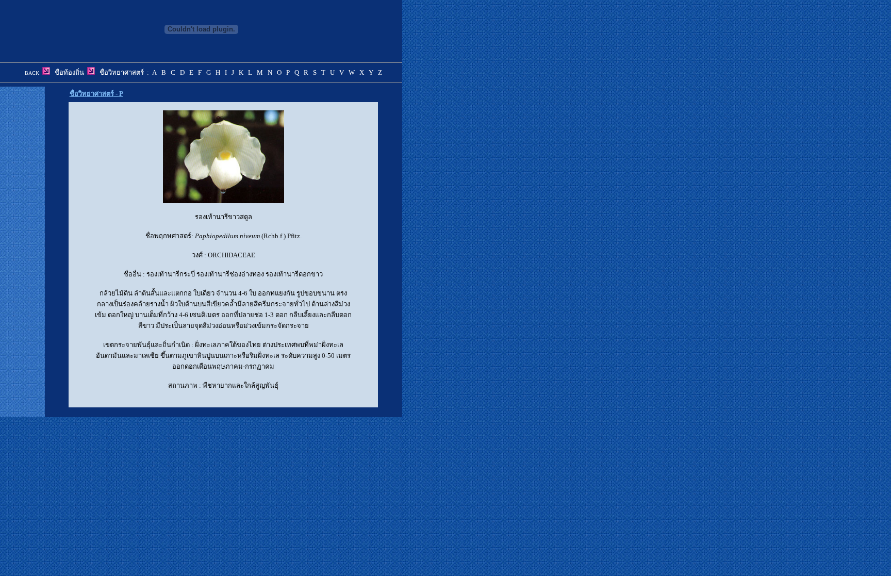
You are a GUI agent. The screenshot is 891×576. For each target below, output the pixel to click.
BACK (32, 73)
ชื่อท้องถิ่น (69, 72)
